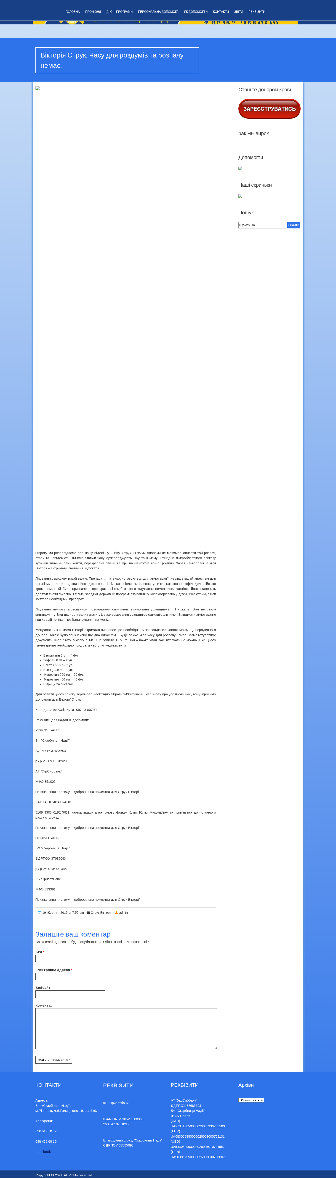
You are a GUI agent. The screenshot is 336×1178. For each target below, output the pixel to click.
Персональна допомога (158, 12)
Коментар (44, 1005)
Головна (73, 12)
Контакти (221, 12)
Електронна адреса (52, 970)
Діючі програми (120, 12)
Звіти (238, 12)
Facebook (43, 1152)
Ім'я (38, 952)
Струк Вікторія (101, 912)
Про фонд (93, 12)
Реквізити (256, 12)
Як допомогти (196, 12)
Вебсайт (43, 988)
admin (123, 912)
